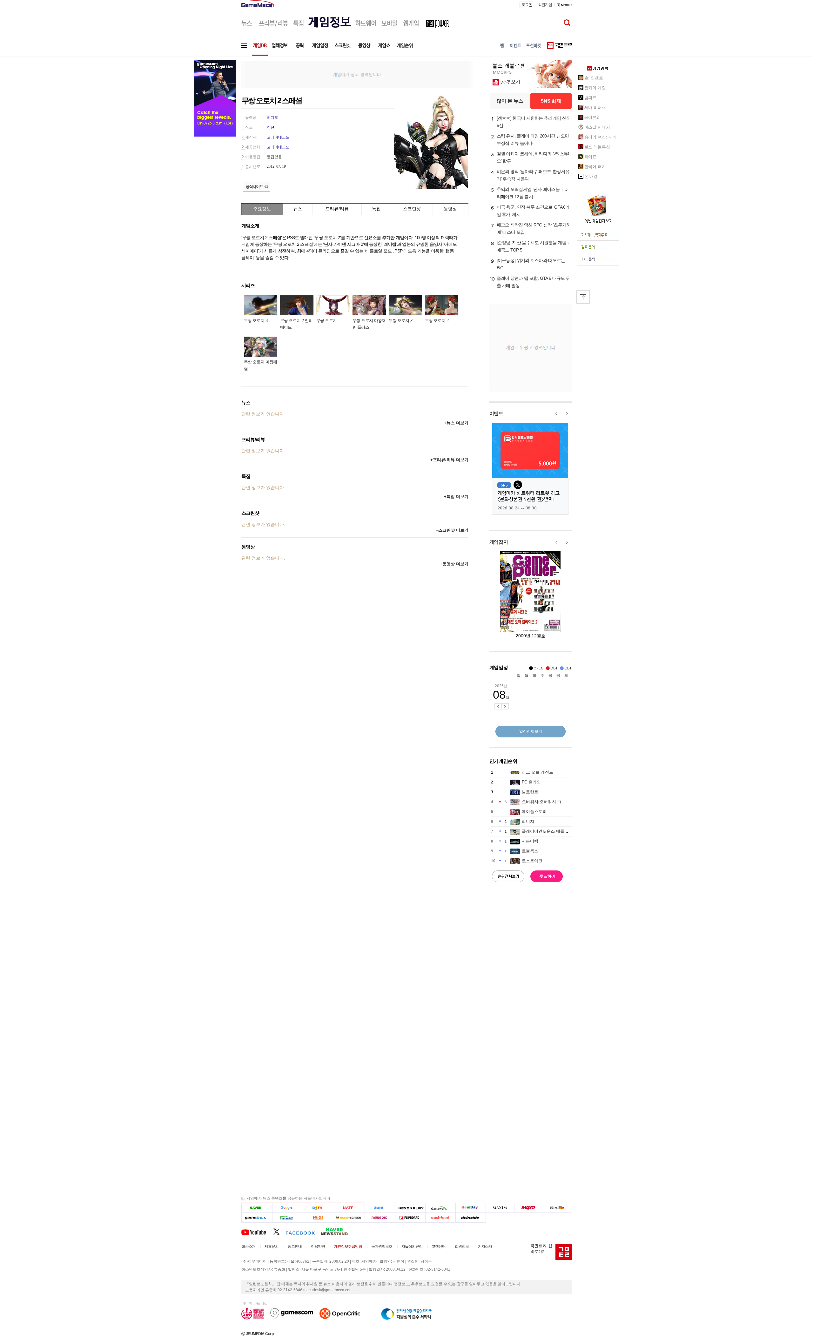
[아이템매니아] (287, 1218)
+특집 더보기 (456, 496)
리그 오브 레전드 (537, 772)
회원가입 (545, 5)
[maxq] (528, 1208)
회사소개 (248, 1246)
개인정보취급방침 (348, 1246)
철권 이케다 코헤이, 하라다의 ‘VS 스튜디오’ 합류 (534, 157)
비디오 (272, 117)
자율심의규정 (411, 1246)
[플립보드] (410, 1218)
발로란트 (530, 791)
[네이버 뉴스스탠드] (337, 1231)
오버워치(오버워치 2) (541, 801)
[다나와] (440, 1208)
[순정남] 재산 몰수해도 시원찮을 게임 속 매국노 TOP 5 (534, 246)
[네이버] (256, 1208)
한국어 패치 (595, 166)
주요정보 (262, 208)
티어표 (590, 156)
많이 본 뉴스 (510, 101)
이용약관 (318, 1246)
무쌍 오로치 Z (401, 320)
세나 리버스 (595, 107)
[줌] (380, 1208)
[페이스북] (303, 1231)
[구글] (287, 1208)
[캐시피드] (440, 1218)
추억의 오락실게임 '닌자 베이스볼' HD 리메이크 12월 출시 (532, 193)
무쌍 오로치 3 (255, 320)
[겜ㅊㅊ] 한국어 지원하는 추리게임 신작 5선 (534, 122)
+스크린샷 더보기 (452, 530)
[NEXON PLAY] (410, 1208)
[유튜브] (257, 1231)
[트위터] (279, 1231)
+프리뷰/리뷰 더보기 (449, 459)
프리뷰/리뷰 (337, 208)
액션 (270, 127)
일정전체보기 (530, 731)
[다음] (318, 1208)
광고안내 (295, 1246)
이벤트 (496, 413)
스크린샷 (412, 208)
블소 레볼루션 (597, 146)
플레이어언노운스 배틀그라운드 (551, 831)
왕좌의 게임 (595, 87)
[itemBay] (471, 1208)
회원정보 (462, 1246)
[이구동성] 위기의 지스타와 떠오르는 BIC (531, 264)
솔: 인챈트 (593, 78)
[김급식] (318, 1218)
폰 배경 (591, 176)
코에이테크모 (278, 137)
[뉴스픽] (380, 1218)
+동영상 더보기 (454, 563)
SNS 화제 (551, 101)
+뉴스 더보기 (456, 422)
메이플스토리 (534, 811)
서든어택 (530, 841)
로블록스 (530, 851)
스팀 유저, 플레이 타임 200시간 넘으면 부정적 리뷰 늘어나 (533, 139)
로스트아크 (532, 860)
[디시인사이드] (471, 1218)
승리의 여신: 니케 (600, 137)
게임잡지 (498, 542)
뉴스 (297, 208)
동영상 (450, 208)
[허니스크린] (349, 1218)
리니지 (528, 821)
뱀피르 (590, 97)
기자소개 (485, 1246)
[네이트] (349, 1208)
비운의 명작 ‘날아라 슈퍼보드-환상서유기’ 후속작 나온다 (533, 175)
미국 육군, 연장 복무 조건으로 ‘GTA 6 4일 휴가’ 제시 (533, 211)
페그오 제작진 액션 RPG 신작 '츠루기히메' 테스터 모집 (534, 228)
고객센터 (439, 1246)
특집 (376, 208)
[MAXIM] (500, 1208)
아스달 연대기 (597, 127)
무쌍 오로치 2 (436, 320)
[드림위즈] (557, 1208)
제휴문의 (272, 1246)
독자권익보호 (381, 1246)
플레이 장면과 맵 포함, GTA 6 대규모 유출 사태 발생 (533, 282)
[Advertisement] (357, 74)
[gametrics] (256, 1218)
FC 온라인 (531, 782)
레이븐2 (591, 117)
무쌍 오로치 (326, 320)
